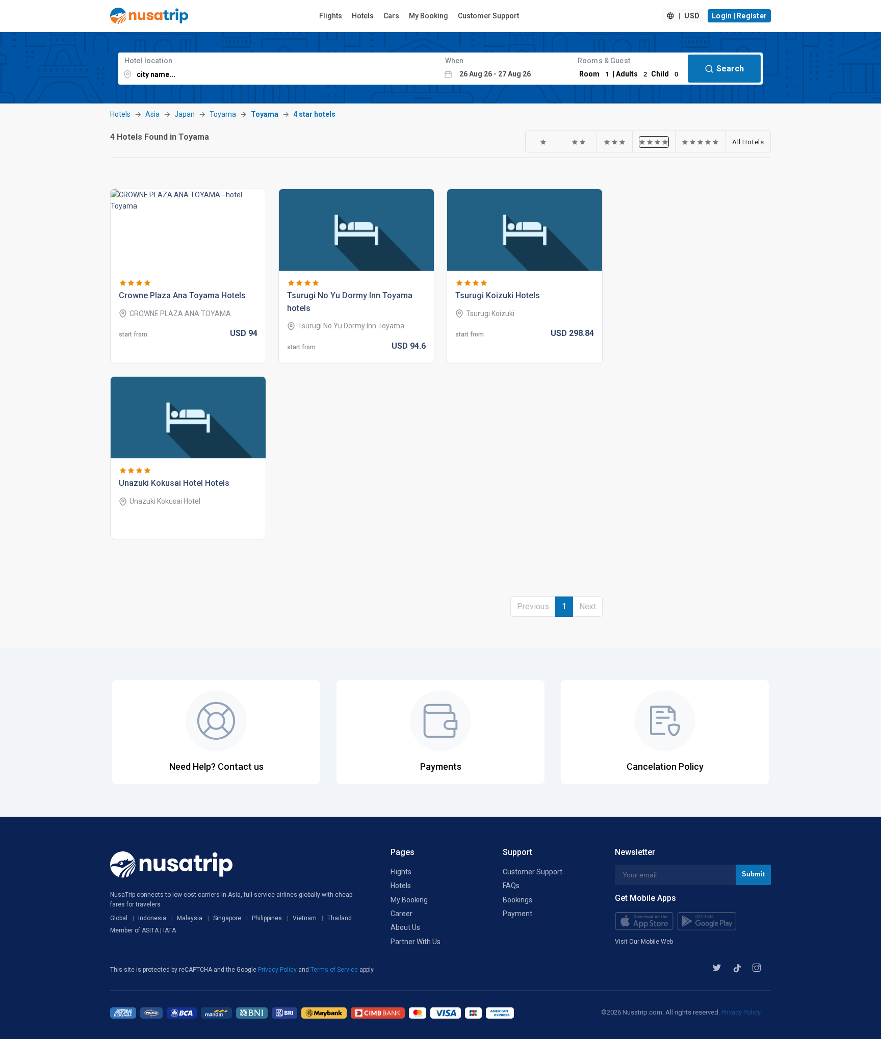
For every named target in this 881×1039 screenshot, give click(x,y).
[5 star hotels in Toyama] (700, 141)
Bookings (517, 900)
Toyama (223, 114)
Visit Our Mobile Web (644, 941)
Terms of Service (334, 969)
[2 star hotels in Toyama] (579, 141)
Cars (391, 16)
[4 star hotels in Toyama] (654, 141)
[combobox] (278, 69)
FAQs (511, 885)
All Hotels (748, 142)
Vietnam (305, 918)
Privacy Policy (278, 969)
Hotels (363, 16)
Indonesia (152, 918)
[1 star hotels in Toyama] (543, 141)
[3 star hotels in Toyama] (615, 141)
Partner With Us (415, 942)
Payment (517, 914)
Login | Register (739, 16)
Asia (152, 114)
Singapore (227, 918)
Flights (330, 16)
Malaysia (189, 918)
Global (118, 918)
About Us (405, 927)
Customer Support (488, 16)
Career (401, 914)
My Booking (428, 16)
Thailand (339, 918)
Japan (184, 114)
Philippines (267, 918)
